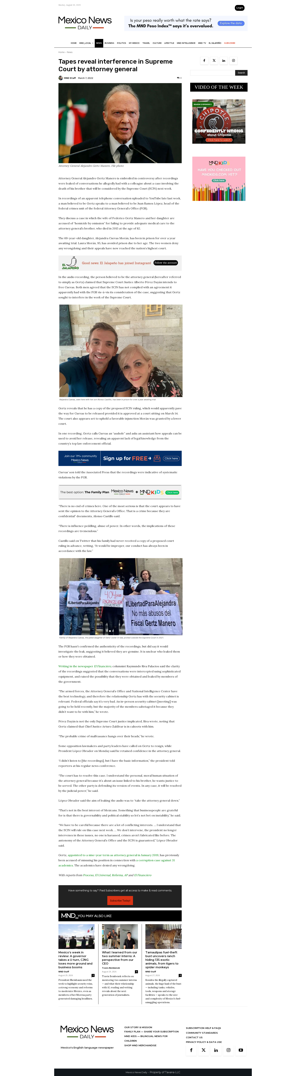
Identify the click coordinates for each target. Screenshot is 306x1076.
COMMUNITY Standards (202, 1032)
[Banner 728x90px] (120, 492)
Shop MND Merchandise (140, 1045)
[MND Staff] (61, 78)
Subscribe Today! (120, 900)
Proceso (88, 875)
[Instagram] (233, 61)
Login (239, 7)
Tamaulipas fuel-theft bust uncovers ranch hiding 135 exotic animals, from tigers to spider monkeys (161, 960)
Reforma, (117, 875)
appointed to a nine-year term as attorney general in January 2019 (113, 855)
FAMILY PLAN (132, 1031)
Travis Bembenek (111, 968)
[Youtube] (241, 1050)
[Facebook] (204, 61)
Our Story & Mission (138, 1027)
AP (126, 875)
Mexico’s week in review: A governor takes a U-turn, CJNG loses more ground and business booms (75, 960)
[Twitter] (214, 61)
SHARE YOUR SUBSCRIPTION (161, 1031)
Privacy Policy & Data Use (204, 1042)
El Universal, (103, 875)
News (69, 52)
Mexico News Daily (136, 1072)
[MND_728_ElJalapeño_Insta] (120, 263)
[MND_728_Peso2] (186, 33)
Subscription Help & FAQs (203, 1028)
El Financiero (142, 875)
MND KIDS (130, 1036)
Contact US (194, 1037)
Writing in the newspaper (84, 666)
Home (61, 52)
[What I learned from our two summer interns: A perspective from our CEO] (120, 936)
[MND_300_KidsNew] (218, 203)
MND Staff (70, 78)
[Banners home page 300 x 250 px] (218, 146)
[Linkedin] (224, 61)
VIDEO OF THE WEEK (219, 87)
